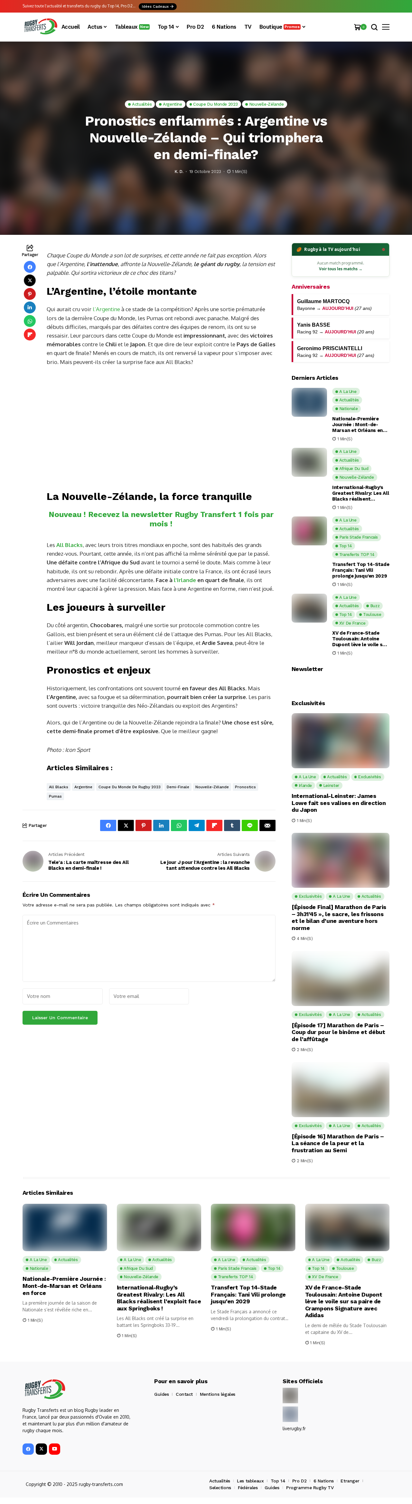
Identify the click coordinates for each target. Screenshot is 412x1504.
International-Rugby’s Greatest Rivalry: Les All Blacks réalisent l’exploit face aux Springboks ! (360, 493)
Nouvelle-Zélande (212, 787)
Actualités (219, 1480)
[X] (41, 1449)
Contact (184, 1394)
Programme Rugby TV (309, 1487)
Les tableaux (250, 1480)
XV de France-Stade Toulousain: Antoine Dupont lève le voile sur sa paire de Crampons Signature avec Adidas (360, 638)
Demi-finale (178, 787)
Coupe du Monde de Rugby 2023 (129, 787)
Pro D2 (299, 1480)
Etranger (350, 1480)
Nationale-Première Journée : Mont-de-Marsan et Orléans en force (357, 424)
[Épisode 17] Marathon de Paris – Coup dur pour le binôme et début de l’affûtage (338, 1032)
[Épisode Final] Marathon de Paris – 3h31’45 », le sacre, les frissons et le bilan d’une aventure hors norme (339, 917)
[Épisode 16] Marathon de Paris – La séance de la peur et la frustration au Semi (338, 1143)
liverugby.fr (294, 1428)
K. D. (178, 171)
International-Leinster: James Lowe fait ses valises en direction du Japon (339, 802)
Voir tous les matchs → (340, 269)
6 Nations (324, 1480)
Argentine (83, 787)
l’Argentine (106, 309)
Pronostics (245, 787)
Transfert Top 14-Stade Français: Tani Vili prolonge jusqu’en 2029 (360, 570)
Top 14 (278, 1480)
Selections (220, 1487)
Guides (161, 1394)
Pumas (55, 796)
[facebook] (28, 1449)
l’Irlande (185, 580)
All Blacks (58, 787)
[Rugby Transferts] (40, 27)
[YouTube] (54, 1449)
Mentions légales (217, 1394)
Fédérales (248, 1487)
